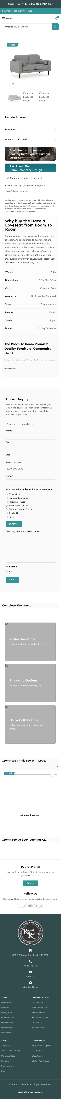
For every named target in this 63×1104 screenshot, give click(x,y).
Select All (13, 524)
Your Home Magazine (41, 1045)
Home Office (7, 1022)
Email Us (30, 976)
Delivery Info (38, 1002)
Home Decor (7, 1027)
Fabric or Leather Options (21, 509)
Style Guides (38, 1056)
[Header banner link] (30, 4)
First (8, 442)
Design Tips (37, 1050)
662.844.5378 (30, 965)
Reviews (5, 1061)
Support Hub (38, 1027)
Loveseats (39, 185)
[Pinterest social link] (36, 906)
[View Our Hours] (30, 982)
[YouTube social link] (30, 906)
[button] (10, 67)
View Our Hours (30, 987)
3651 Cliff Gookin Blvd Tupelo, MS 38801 (30, 955)
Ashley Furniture (19, 191)
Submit (12, 579)
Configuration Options (19, 498)
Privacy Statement (40, 1017)
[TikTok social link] (41, 906)
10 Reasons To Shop (10, 1050)
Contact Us (37, 1022)
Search (55, 26)
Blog (3, 1071)
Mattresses (6, 1032)
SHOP (4, 997)
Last (8, 454)
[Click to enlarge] (13, 84)
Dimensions (14, 494)
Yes (10, 571)
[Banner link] (30, 154)
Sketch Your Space (40, 1061)
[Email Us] (30, 972)
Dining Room (7, 1012)
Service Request (39, 1012)
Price (11, 516)
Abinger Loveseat (30, 815)
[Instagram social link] (25, 906)
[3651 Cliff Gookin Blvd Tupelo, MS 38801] (30, 950)
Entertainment (7, 1017)
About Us (5, 1045)
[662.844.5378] (30, 961)
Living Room (7, 1002)
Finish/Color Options (18, 505)
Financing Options (40, 1007)
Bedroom (5, 1007)
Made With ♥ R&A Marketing (30, 1092)
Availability (14, 513)
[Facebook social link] (20, 906)
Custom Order (7, 1066)
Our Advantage (8, 1056)
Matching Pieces (17, 501)
